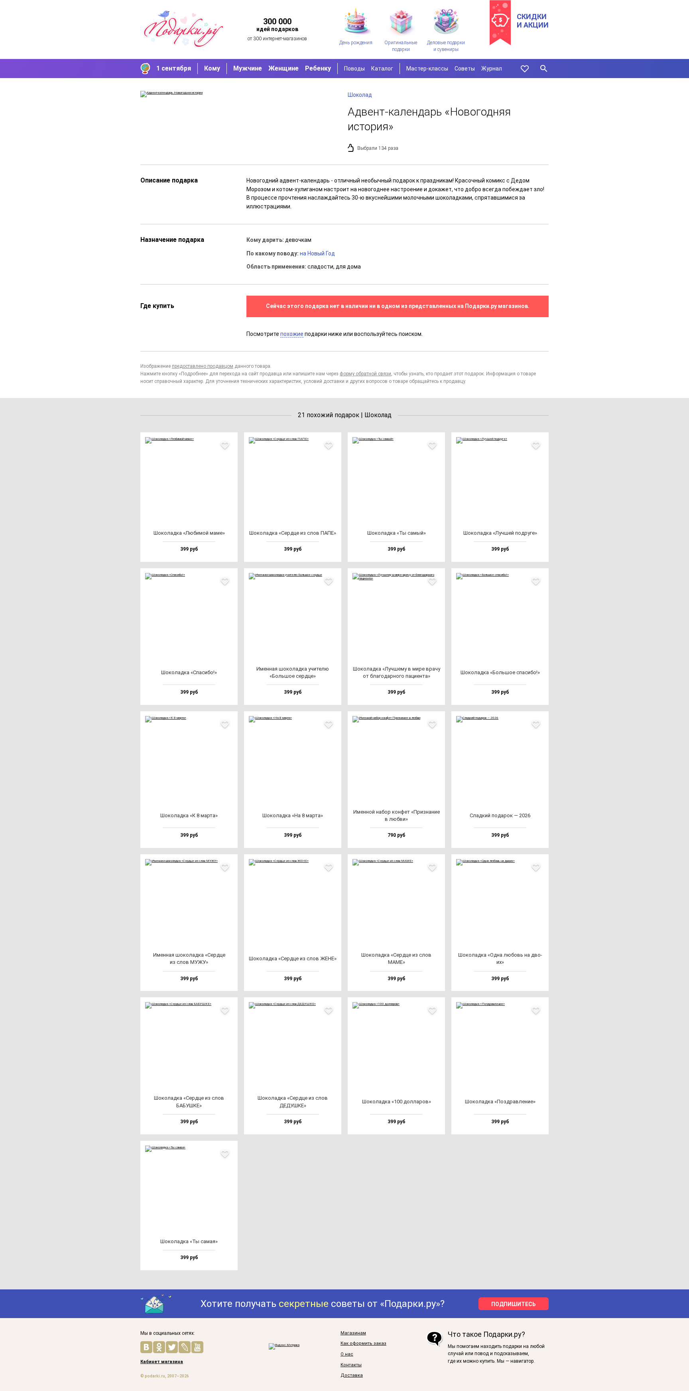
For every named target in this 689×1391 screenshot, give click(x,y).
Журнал (491, 68)
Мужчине (247, 68)
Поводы (354, 68)
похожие (291, 334)
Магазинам (353, 1333)
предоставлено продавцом (202, 366)
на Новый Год (317, 253)
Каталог (382, 68)
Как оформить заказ (363, 1343)
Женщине (283, 68)
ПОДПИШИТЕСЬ (513, 1304)
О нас (347, 1354)
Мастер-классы (427, 68)
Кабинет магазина (161, 1362)
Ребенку (318, 68)
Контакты (351, 1365)
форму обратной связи (365, 374)
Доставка (352, 1375)
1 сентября (173, 68)
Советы (465, 68)
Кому (212, 68)
